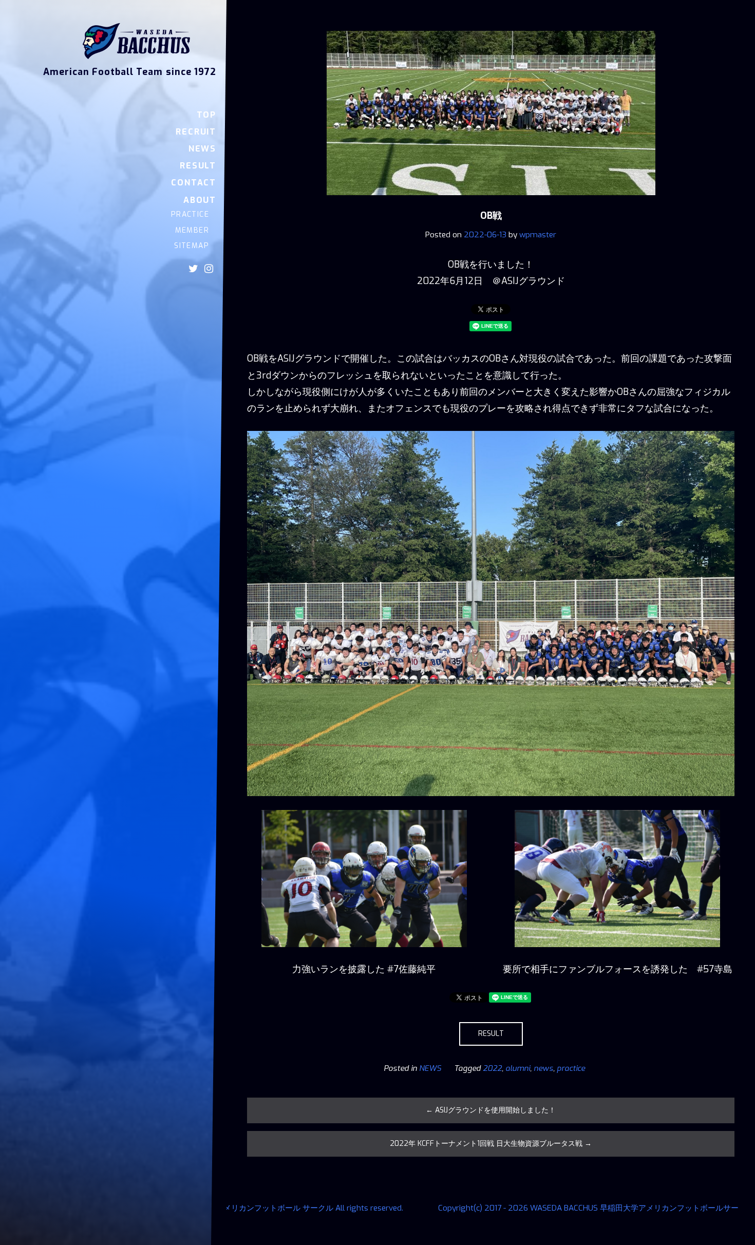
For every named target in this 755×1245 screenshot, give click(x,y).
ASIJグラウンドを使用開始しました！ (491, 1110)
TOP (206, 114)
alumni (517, 1068)
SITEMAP (191, 246)
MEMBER (192, 230)
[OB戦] (491, 202)
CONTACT (193, 182)
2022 (492, 1068)
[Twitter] (193, 268)
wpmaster (537, 235)
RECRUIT (196, 131)
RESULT (198, 165)
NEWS (202, 148)
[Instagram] (208, 268)
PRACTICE (190, 214)
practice (571, 1068)
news (543, 1068)
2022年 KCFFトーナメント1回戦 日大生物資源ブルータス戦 (491, 1143)
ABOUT (199, 200)
